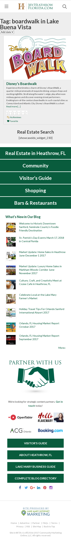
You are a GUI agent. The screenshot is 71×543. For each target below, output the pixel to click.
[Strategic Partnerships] (35, 393)
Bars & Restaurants (35, 203)
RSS (28, 526)
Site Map (37, 526)
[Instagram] (51, 488)
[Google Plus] (32, 488)
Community (35, 165)
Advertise (24, 523)
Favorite (13, 121)
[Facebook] (20, 488)
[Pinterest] (45, 488)
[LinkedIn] (38, 488)
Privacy (19, 526)
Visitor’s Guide (35, 178)
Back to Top (49, 526)
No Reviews (15, 117)
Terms (54, 523)
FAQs (45, 523)
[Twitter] (26, 488)
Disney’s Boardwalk (21, 84)
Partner (36, 523)
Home (14, 523)
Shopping (35, 190)
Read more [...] (13, 106)
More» (62, 347)
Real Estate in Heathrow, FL (35, 153)
